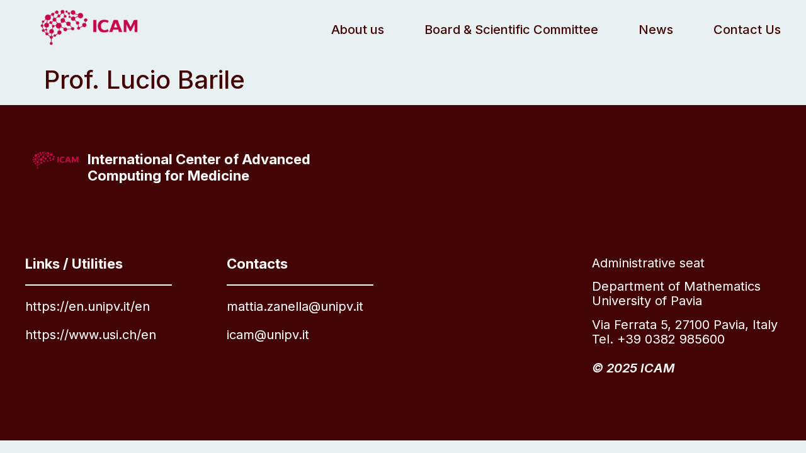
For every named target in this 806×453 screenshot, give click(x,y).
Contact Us (747, 29)
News (656, 29)
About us (357, 29)
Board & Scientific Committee (511, 29)
